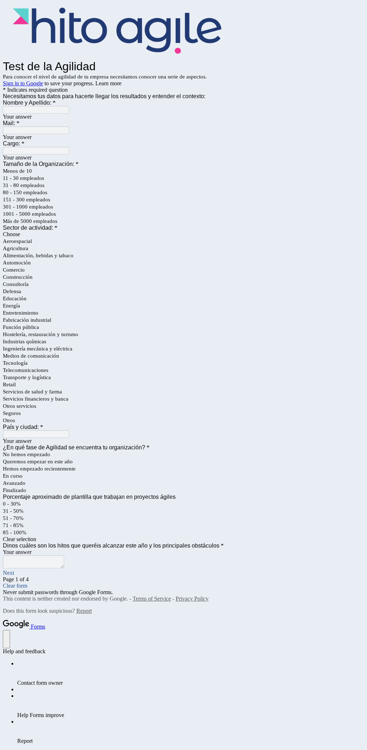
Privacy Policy (192, 599)
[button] (183, 539)
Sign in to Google (23, 83)
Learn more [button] (108, 83)
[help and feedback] (6, 639)
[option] (183, 234)
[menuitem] (190, 673)
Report (84, 611)
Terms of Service (152, 599)
